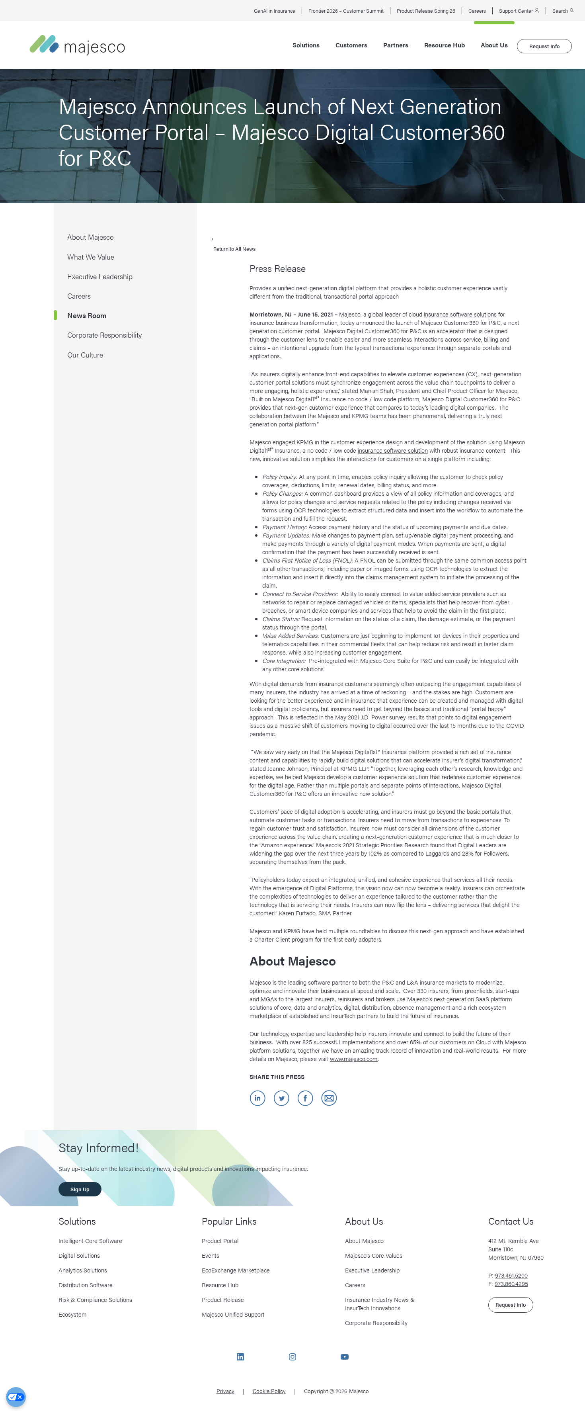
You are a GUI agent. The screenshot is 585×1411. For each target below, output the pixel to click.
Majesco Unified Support (233, 1314)
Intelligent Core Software (90, 1240)
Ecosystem (72, 1314)
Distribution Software (85, 1284)
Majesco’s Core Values (373, 1255)
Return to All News (234, 248)
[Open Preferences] (16, 1397)
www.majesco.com (354, 1058)
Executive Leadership (372, 1270)
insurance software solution (393, 450)
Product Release (223, 1299)
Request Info (544, 46)
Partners (395, 45)
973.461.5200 (511, 1275)
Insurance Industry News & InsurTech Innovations (380, 1303)
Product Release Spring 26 (426, 10)
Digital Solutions (79, 1255)
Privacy (225, 1391)
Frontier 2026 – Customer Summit (346, 10)
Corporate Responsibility (376, 1322)
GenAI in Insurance (274, 10)
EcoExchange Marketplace (236, 1270)
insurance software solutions (460, 314)
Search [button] (560, 10)
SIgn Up (80, 1189)
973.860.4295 (511, 1283)
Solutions (306, 45)
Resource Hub (444, 45)
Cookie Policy (269, 1391)
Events (210, 1255)
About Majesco (364, 1240)
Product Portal (220, 1240)
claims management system (402, 577)
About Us (494, 45)
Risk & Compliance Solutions (95, 1299)
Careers (477, 10)
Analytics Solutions (82, 1270)
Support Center (516, 10)
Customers (351, 45)
